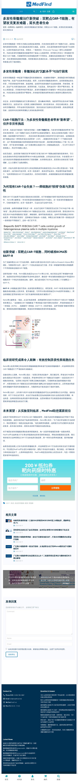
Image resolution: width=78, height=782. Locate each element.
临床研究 (19, 27)
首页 (4, 27)
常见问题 (35, 495)
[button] (54, 11)
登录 (44, 11)
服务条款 (42, 495)
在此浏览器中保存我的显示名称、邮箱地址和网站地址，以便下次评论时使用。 (37, 649)
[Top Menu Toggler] (73, 11)
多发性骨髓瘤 (19, 503)
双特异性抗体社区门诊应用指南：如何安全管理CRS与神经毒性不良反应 (41, 530)
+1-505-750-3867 (19, 695)
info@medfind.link (16, 699)
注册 (48, 11)
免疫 (12, 503)
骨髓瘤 (31, 503)
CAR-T (8, 503)
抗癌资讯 (11, 27)
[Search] (34, 11)
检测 (26, 503)
